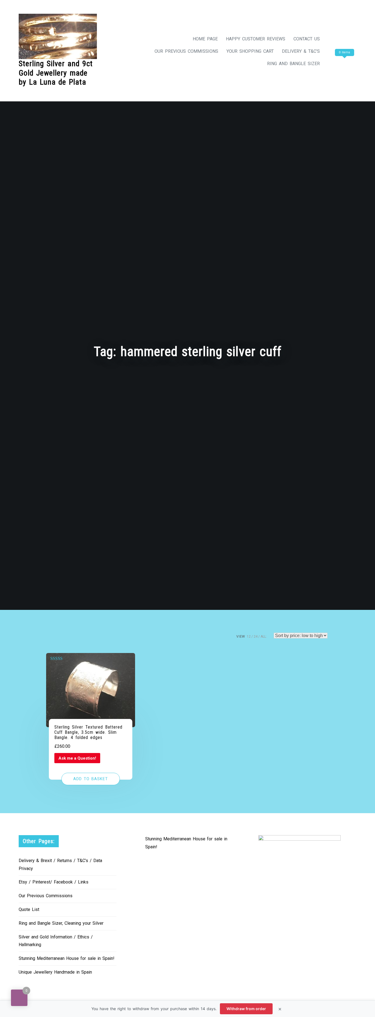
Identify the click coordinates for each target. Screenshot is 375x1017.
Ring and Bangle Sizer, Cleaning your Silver (61, 923)
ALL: (264, 636)
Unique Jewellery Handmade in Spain (55, 972)
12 (249, 636)
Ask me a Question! (77, 758)
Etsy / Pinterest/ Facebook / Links (53, 882)
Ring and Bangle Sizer (293, 63)
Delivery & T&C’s (301, 51)
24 (256, 636)
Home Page (205, 38)
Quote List (29, 909)
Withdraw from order (246, 1008)
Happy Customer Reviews (255, 38)
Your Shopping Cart (250, 51)
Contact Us (306, 38)
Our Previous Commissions (186, 51)
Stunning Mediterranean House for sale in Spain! (66, 958)
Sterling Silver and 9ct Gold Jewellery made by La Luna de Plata (56, 73)
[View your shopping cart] (344, 63)
